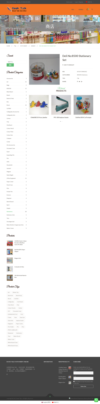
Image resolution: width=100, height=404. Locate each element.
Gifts (8, 161)
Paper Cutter (10, 181)
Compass (9, 138)
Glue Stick (10, 320)
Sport (8, 205)
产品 (15, 46)
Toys (8, 218)
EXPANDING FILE (12, 314)
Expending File (10, 155)
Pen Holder (11, 327)
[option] (39, 107)
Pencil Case (10, 185)
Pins (8, 188)
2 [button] (62, 121)
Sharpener (10, 333)
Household (9, 165)
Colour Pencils (11, 308)
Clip (18, 305)
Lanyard (9, 168)
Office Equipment (11, 178)
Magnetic (10, 323)
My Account (69, 2)
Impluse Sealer (20, 320)
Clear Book (11, 305)
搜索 (10, 65)
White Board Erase (13, 345)
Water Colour (10, 228)
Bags (8, 85)
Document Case (11, 148)
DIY (9, 311)
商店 (73, 9)
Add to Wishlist (69, 65)
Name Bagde (10, 175)
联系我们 (81, 9)
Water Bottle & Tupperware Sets (15, 225)
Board (8, 95)
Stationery (23, 46)
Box (8, 101)
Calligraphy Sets (11, 115)
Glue (15, 317)
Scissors (9, 195)
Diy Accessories (11, 145)
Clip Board (9, 125)
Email (74, 376)
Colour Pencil (10, 128)
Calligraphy (11, 301)
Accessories (10, 78)
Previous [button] (26, 108)
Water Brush (17, 336)
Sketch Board (10, 201)
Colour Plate (10, 131)
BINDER (33, 46)
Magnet (9, 171)
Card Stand (20, 301)
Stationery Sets (11, 215)
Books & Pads (10, 98)
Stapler (8, 208)
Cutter (8, 141)
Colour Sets (10, 135)
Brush (8, 105)
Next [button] (95, 108)
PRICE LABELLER (12, 330)
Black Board (10, 91)
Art (7, 82)
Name (74, 370)
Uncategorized (10, 221)
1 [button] (60, 121)
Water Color (11, 339)
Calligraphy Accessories (13, 111)
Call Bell (9, 108)
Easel (8, 151)
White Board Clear (13, 342)
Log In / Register (79, 2)
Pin (18, 327)
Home (8, 46)
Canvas (8, 118)
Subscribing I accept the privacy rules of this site (83, 382)
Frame (9, 317)
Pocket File (9, 191)
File (8, 158)
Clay (8, 121)
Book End (10, 295)
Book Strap (19, 295)
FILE (22, 314)
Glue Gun (22, 317)
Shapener (9, 198)
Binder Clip (15, 292)
